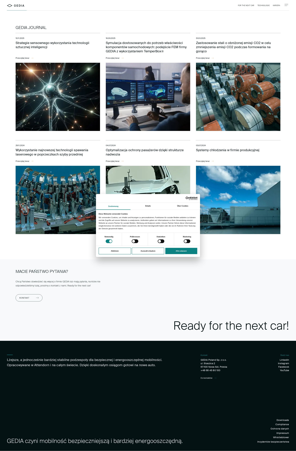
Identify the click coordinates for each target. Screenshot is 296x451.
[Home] (15, 5)
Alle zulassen (181, 251)
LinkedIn (284, 359)
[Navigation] (286, 5)
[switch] (135, 241)
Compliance (282, 424)
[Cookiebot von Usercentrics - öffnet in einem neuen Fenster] (187, 198)
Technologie (263, 5)
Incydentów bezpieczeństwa (273, 441)
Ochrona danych (280, 428)
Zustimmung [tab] (113, 206)
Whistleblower (281, 437)
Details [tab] (148, 206)
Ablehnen (115, 251)
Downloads (283, 420)
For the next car (246, 5)
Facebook (283, 366)
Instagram (283, 363)
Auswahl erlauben (148, 251)
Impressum (282, 433)
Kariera (276, 5)
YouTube (284, 370)
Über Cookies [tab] (182, 206)
